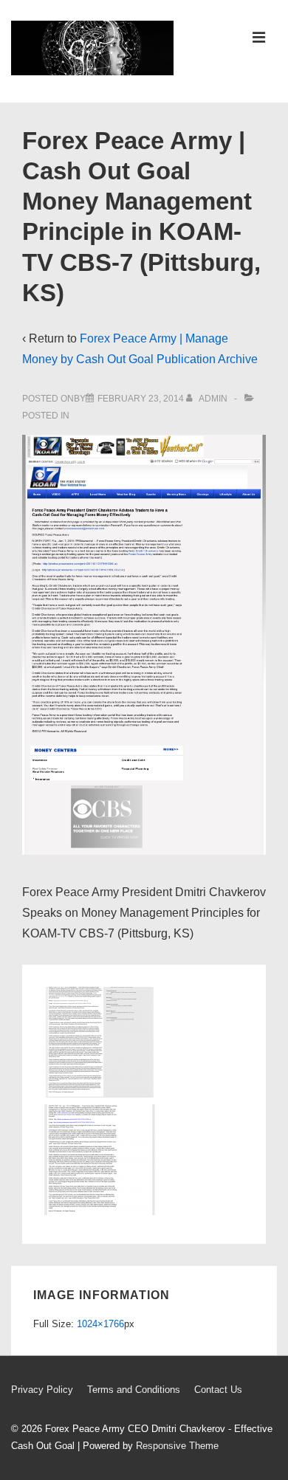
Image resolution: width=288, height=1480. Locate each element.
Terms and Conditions (133, 1389)
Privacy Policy (42, 1389)
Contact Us (218, 1389)
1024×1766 (100, 1323)
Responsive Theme (177, 1445)
